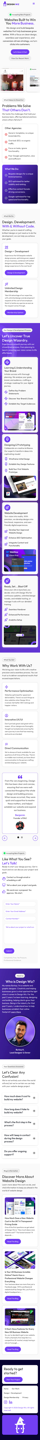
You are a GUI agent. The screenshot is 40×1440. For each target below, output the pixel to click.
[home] (10, 3)
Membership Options (15, 312)
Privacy (25, 1397)
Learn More (16, 1012)
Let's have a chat (20, 52)
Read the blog (12, 1241)
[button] (34, 4)
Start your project (13, 1379)
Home (6, 1389)
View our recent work (20, 58)
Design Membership (11, 1397)
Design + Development (13, 1393)
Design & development (16, 273)
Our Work (15, 1389)
